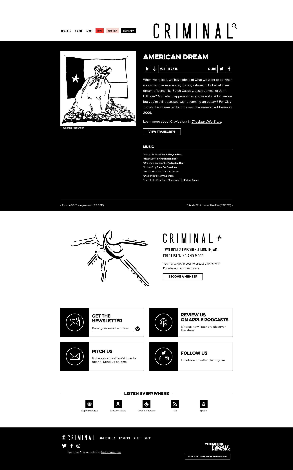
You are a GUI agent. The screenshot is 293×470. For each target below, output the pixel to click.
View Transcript (161, 132)
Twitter (203, 360)
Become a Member (182, 276)
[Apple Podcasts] (89, 404)
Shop (89, 30)
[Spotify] (204, 404)
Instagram (217, 360)
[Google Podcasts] (146, 404)
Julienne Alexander (73, 127)
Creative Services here (111, 452)
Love (99, 30)
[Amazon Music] (118, 404)
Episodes (66, 30)
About (78, 30)
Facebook (188, 360)
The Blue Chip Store (206, 121)
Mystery (112, 30)
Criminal (129, 31)
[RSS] (175, 404)
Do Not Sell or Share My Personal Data (207, 457)
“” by (163, 154)
